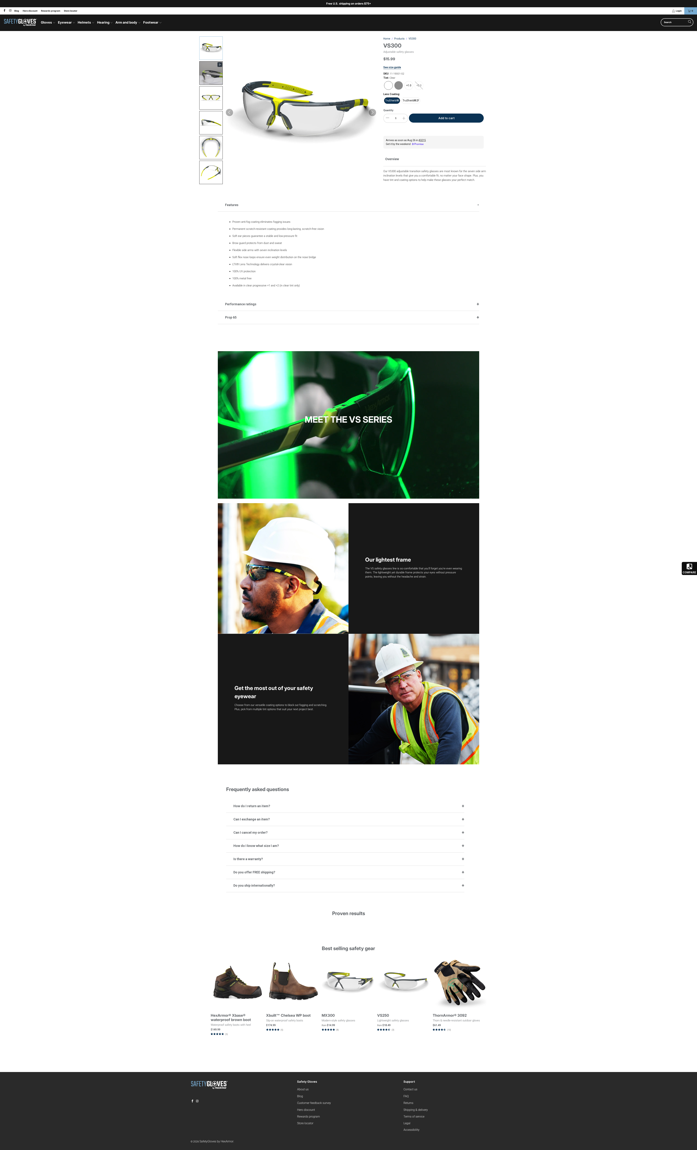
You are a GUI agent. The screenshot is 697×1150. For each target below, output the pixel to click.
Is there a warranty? (248, 859)
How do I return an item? (251, 806)
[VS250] (404, 983)
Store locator (70, 10)
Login (679, 10)
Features (231, 205)
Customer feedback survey (314, 1103)
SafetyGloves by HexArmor (216, 1141)
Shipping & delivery (415, 1110)
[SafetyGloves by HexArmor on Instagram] (9, 10)
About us (303, 1089)
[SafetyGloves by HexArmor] (20, 22)
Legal (406, 1123)
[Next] (480, 1000)
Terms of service (413, 1116)
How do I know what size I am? (256, 846)
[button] (48, 22)
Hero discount (30, 10)
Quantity (388, 110)
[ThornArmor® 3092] (459, 983)
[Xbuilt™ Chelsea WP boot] (293, 983)
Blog (16, 10)
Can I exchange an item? (251, 819)
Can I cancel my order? (250, 832)
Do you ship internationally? (254, 885)
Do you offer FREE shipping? (254, 872)
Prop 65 (231, 317)
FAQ (406, 1096)
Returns (408, 1103)
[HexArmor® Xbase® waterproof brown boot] (237, 983)
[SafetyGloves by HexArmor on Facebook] (4, 10)
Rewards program (50, 10)
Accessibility (411, 1129)
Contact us (410, 1089)
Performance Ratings (240, 304)
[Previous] (216, 1000)
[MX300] (348, 983)
